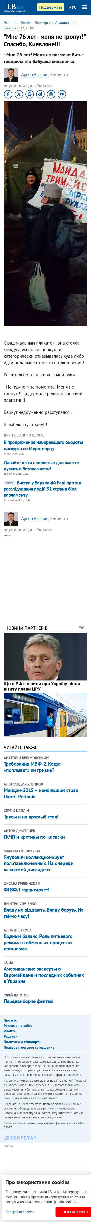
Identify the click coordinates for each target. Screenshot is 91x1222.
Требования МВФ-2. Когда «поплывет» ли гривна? (32, 766)
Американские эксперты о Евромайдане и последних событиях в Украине (44, 974)
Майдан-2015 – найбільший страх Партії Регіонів (41, 793)
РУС (72, 7)
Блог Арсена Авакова (52, 22)
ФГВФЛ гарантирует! (26, 889)
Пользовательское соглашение (29, 1047)
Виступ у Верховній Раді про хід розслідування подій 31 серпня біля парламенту (42, 489)
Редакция (11, 1036)
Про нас (10, 1020)
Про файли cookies (19, 1212)
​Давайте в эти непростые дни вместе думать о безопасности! (41, 465)
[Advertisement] (46, 573)
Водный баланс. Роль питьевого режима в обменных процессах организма (38, 942)
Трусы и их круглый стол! (31, 816)
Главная (10, 22)
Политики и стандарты (22, 1041)
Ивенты (10, 1031)
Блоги (25, 22)
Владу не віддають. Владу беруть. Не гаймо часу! (44, 912)
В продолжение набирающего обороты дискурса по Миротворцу (43, 445)
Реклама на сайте (18, 1025)
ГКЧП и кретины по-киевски (34, 836)
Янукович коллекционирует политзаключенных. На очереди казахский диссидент (39, 863)
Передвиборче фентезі (28, 1001)
